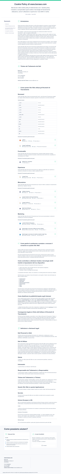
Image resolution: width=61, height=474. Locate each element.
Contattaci (45, 445)
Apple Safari (22, 281)
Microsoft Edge (22, 283)
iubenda (4, 472)
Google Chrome (22, 278)
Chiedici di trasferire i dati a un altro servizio (12, 446)
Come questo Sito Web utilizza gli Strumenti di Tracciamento (10, 28)
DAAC (29, 300)
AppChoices (51, 307)
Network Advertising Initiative (42, 299)
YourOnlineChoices (25, 299)
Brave (21, 285)
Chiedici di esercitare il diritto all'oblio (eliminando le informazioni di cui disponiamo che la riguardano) (16, 444)
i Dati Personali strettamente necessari (25, 472)
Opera (21, 286)
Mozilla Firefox (22, 280)
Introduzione (7, 24)
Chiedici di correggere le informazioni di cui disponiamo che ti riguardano (17, 442)
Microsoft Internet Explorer (24, 282)
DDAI (35, 300)
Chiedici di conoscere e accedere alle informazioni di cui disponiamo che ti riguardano (17, 440)
